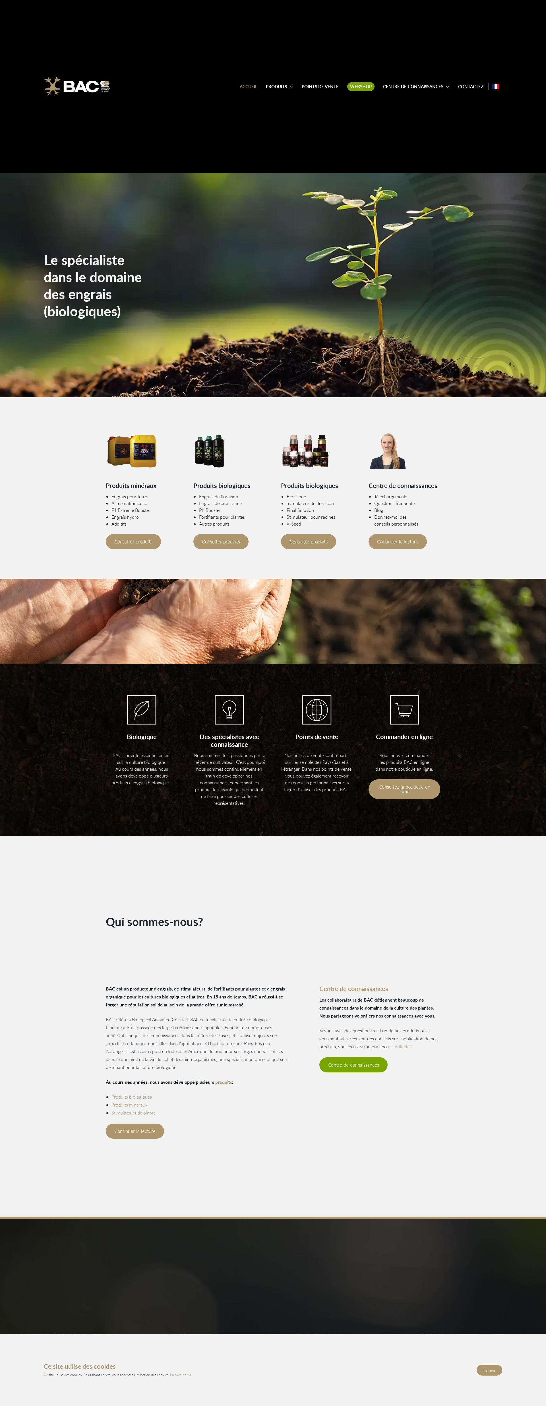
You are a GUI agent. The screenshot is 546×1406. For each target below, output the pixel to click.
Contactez (470, 87)
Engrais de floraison (218, 496)
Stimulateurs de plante (133, 1113)
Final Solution (300, 510)
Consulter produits (133, 541)
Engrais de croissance (220, 503)
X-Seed (294, 524)
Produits (276, 87)
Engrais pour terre (129, 496)
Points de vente (320, 87)
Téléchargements (390, 496)
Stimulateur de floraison (310, 503)
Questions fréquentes (395, 503)
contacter (401, 1046)
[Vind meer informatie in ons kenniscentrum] (404, 451)
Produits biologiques (131, 1097)
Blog (378, 510)
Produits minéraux (129, 1105)
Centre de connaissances (413, 87)
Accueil (248, 87)
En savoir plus (180, 1374)
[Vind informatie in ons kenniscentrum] (229, 710)
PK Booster (210, 510)
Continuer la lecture (397, 541)
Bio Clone (296, 496)
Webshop (361, 87)
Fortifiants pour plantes (222, 517)
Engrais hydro (125, 517)
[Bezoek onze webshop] (404, 710)
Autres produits (214, 524)
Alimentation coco (129, 503)
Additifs (119, 524)
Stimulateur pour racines (311, 517)
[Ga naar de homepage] (77, 86)
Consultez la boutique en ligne (404, 789)
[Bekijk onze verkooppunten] (317, 710)
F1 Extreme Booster (130, 510)
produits (223, 1082)
